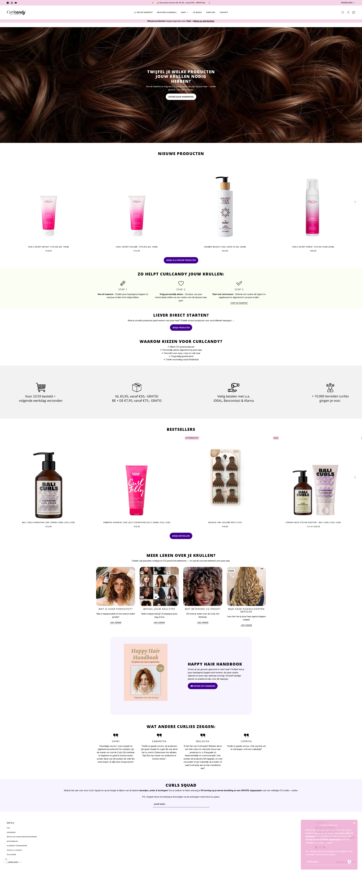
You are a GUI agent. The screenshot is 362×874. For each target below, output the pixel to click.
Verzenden (11, 832)
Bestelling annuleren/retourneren (22, 837)
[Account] (348, 12)
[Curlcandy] (16, 12)
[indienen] (349, 862)
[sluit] (354, 823)
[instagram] (12, 3)
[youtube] (16, 3)
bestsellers (181, 429)
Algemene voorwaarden (17, 846)
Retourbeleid (12, 841)
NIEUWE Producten (181, 153)
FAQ (8, 828)
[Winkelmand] (353, 12)
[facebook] (8, 3)
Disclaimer (11, 854)
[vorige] (153, 3)
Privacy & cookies (14, 850)
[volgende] (209, 3)
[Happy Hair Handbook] (145, 676)
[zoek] (342, 12)
